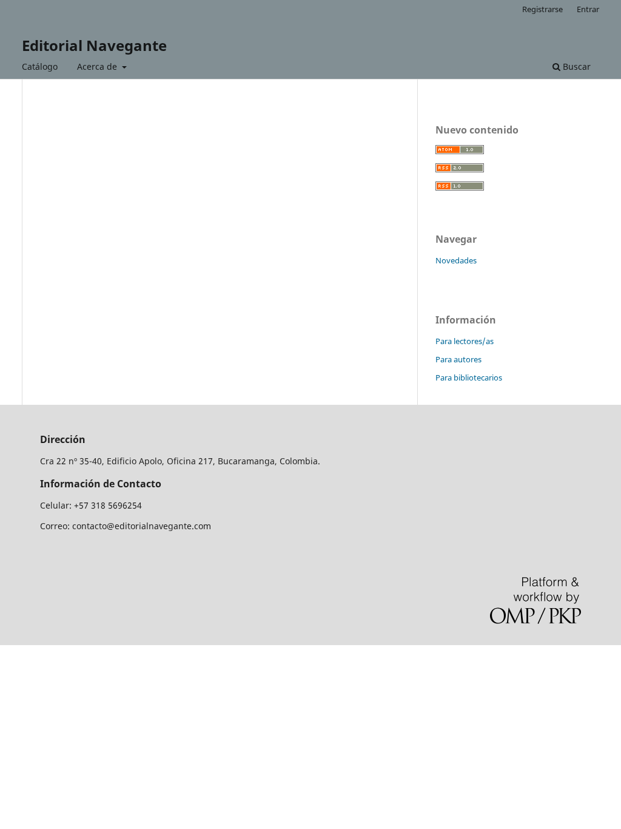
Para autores (458, 359)
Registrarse (542, 9)
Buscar (575, 66)
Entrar (588, 9)
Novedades (456, 260)
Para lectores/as (464, 341)
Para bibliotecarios (468, 377)
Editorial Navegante (94, 45)
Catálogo (40, 66)
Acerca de (98, 66)
